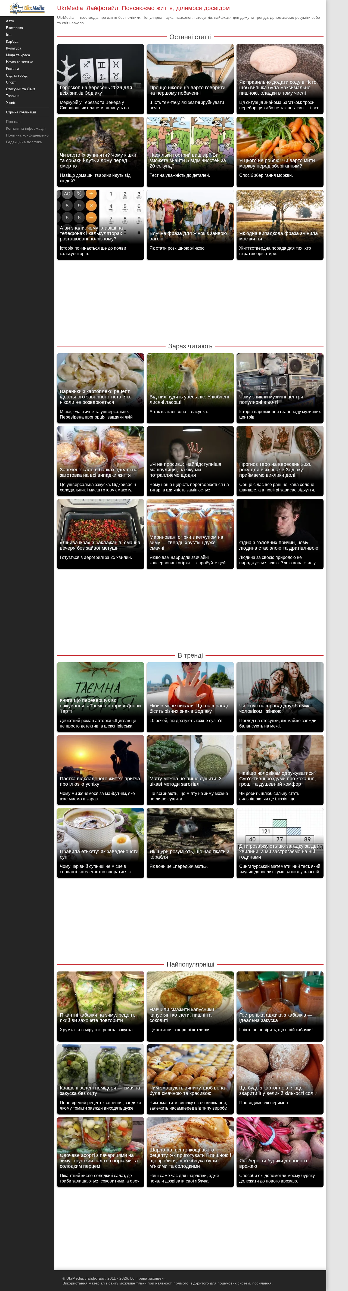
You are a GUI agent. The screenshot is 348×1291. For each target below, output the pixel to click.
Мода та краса (18, 55)
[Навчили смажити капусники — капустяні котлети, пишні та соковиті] (190, 1000)
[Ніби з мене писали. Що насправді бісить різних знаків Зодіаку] (190, 691)
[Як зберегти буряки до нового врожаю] (280, 1146)
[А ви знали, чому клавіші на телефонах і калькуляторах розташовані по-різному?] (100, 218)
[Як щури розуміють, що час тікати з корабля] (190, 836)
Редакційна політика (24, 142)
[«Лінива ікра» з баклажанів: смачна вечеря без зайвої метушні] (100, 527)
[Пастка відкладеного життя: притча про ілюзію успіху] (100, 763)
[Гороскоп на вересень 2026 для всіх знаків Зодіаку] (100, 72)
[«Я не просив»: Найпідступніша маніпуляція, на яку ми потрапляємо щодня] (190, 455)
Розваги (12, 69)
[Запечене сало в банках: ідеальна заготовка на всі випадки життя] (100, 455)
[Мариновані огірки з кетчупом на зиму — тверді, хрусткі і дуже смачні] (190, 527)
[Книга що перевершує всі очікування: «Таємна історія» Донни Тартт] (100, 691)
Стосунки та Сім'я (20, 89)
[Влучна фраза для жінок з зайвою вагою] (190, 218)
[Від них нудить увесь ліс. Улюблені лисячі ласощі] (190, 382)
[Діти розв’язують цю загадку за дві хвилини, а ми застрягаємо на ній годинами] (280, 836)
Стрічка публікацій (21, 112)
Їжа (8, 35)
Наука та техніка (19, 62)
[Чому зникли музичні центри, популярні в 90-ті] (280, 382)
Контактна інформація (26, 128)
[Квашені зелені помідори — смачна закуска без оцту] (100, 1073)
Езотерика (14, 28)
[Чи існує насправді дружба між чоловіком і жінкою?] (280, 691)
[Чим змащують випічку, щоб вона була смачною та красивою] (190, 1073)
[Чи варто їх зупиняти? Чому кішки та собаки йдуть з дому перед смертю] (100, 145)
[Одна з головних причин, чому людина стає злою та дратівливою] (280, 527)
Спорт (11, 82)
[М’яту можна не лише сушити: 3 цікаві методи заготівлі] (190, 763)
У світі (11, 103)
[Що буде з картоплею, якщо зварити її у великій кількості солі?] (280, 1073)
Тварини (12, 96)
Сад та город (16, 75)
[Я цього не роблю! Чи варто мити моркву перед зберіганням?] (280, 145)
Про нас (13, 121)
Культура (13, 48)
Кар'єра (12, 41)
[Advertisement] (190, 301)
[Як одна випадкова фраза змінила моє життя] (280, 218)
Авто (10, 21)
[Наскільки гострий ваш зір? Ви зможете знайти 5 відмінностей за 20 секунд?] (190, 145)
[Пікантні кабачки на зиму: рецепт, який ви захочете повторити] (100, 1000)
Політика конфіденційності (29, 135)
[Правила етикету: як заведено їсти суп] (100, 836)
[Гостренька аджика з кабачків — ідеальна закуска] (280, 1000)
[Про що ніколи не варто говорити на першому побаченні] (190, 72)
